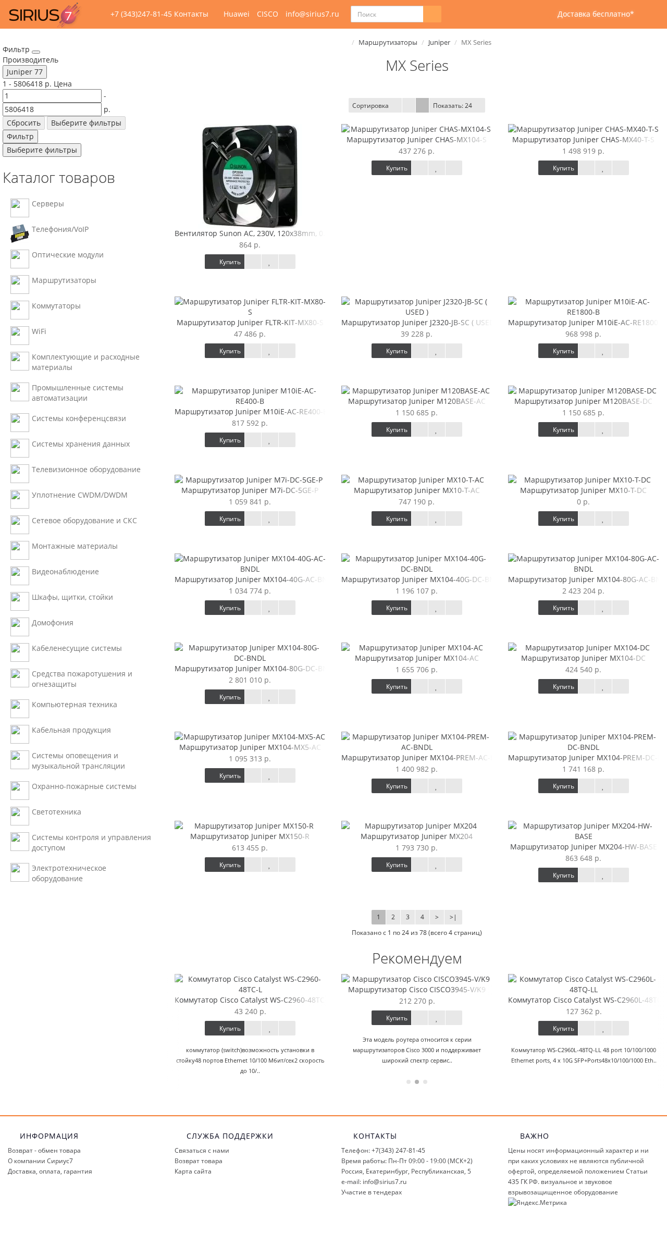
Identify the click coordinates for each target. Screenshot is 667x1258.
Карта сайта (193, 1171)
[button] (589, 14)
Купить (229, 261)
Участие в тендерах (371, 1192)
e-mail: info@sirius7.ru (373, 1181)
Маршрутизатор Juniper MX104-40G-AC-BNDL (256, 579)
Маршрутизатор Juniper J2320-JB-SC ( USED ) (420, 322)
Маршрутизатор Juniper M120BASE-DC (583, 401)
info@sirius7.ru (312, 14)
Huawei (237, 14)
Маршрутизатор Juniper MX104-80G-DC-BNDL (256, 668)
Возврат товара (199, 1160)
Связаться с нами (202, 1150)
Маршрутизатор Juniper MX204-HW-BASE (583, 847)
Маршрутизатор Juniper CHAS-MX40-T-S (583, 139)
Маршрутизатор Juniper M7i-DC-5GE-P (249, 490)
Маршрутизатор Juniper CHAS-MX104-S (417, 139)
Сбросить (24, 123)
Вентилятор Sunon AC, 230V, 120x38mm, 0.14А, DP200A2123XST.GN (292, 233)
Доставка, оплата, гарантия (50, 1171)
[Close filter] (36, 52)
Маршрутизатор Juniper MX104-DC (583, 658)
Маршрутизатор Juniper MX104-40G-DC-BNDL (422, 579)
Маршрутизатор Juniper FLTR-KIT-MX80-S (250, 322)
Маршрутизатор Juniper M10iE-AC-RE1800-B (586, 322)
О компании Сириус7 (40, 1160)
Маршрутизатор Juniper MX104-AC (417, 658)
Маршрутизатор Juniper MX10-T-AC (417, 490)
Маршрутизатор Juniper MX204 (417, 836)
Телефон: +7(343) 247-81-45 (383, 1150)
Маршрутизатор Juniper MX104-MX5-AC (250, 747)
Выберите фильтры (86, 123)
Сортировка (370, 105)
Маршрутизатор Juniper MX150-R (250, 836)
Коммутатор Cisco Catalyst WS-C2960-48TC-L (253, 1000)
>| (453, 916)
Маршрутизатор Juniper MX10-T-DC (583, 490)
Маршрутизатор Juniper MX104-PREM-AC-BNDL (425, 757)
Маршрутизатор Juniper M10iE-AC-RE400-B (251, 411)
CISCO (267, 14)
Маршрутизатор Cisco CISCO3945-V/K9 (417, 989)
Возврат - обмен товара (44, 1150)
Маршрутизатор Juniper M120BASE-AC (417, 401)
